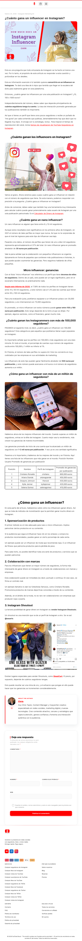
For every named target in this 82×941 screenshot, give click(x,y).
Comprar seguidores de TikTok (15, 884)
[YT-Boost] (34, 4)
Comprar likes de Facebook (14, 887)
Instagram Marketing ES (26, 14)
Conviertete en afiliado (49, 910)
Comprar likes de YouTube (13, 880)
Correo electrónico (50, 779)
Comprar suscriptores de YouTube (16, 877)
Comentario (15, 749)
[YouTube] (7, 851)
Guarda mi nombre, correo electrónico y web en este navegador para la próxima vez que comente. (43, 806)
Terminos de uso (10, 917)
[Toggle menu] (46, 4)
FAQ (6, 910)
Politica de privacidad (12, 920)
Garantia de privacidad (12, 923)
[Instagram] (16, 851)
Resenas (45, 874)
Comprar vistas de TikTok (13, 897)
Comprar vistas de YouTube (14, 874)
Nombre (13, 779)
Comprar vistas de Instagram (14, 900)
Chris (20, 701)
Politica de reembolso (12, 913)
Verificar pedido (47, 913)
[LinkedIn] (11, 708)
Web (11, 792)
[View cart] (40, 4)
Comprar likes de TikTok (13, 893)
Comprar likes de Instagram (14, 870)
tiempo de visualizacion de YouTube (46, 125)
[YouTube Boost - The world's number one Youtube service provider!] (41, 831)
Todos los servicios (48, 907)
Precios (44, 877)
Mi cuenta (45, 917)
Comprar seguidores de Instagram (16, 867)
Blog (43, 870)
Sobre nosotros (47, 867)
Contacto (8, 907)
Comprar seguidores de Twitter (15, 890)
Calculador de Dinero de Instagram (48, 213)
